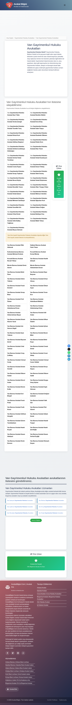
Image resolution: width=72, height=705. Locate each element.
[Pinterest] (18, 653)
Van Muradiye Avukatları (20, 513)
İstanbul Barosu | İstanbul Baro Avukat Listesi (19, 665)
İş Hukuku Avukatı (42, 605)
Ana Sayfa (9, 38)
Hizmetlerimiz (10, 658)
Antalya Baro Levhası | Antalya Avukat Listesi (19, 671)
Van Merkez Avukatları (51, 500)
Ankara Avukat (41, 587)
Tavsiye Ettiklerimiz (44, 584)
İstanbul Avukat (42, 591)
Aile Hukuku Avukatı (43, 602)
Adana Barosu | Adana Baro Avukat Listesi (18, 668)
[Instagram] (23, 653)
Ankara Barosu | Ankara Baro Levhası (17, 662)
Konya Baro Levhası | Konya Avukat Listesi (18, 677)
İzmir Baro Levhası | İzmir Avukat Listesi (17, 674)
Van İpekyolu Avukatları (20, 500)
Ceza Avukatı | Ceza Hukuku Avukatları (49, 594)
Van (15, 114)
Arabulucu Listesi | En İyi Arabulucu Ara (17, 680)
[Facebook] (7, 653)
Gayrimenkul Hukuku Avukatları (24, 38)
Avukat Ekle (13, 689)
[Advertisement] (36, 24)
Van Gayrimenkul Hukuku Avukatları (47, 38)
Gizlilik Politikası (52, 700)
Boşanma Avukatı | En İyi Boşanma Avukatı (18, 683)
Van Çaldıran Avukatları (20, 506)
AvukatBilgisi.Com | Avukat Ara (21, 585)
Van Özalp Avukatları (51, 513)
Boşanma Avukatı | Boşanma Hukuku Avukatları (48, 598)
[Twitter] (13, 653)
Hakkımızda (63, 700)
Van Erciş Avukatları (51, 506)
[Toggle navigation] (65, 5)
